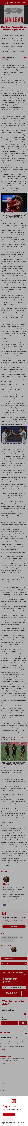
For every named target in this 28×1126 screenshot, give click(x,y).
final (20, 937)
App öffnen (14, 926)
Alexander (10, 945)
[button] (3, 1123)
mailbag (4, 940)
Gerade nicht (8, 1119)
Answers (4, 937)
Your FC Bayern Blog (17, 2)
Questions (10, 940)
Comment (3, 1063)
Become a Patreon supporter (13, 987)
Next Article (5, 963)
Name (2, 1083)
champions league (12, 937)
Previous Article (8, 958)
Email (2, 1090)
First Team (5, 59)
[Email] (4, 905)
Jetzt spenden (8, 1115)
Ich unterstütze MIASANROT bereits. (14, 1122)
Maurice (3, 57)
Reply (3, 1049)
